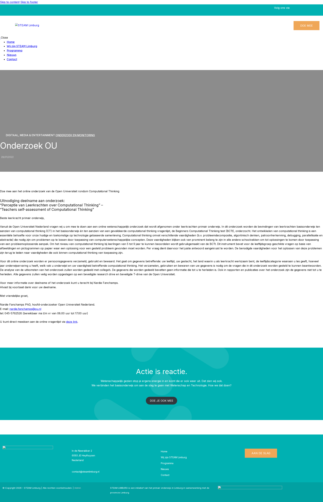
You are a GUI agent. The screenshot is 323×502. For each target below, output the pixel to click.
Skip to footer (29, 2)
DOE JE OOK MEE (161, 400)
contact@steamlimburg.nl (85, 471)
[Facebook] (298, 10)
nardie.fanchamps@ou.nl (25, 309)
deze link (71, 321)
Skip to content (10, 2)
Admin (77, 488)
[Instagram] (316, 10)
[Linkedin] (307, 10)
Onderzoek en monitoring (75, 135)
